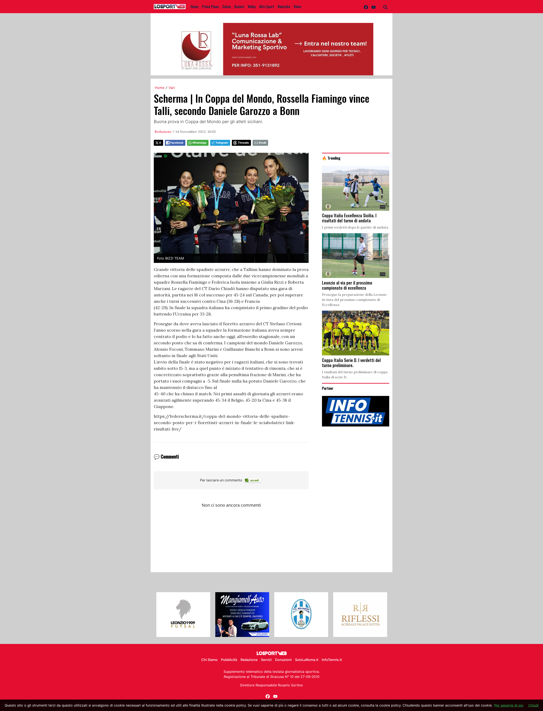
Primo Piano (210, 6)
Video (297, 6)
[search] (385, 6)
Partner (327, 388)
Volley (252, 6)
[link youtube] (373, 6)
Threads (243, 142)
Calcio (226, 6)
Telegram (222, 142)
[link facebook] (366, 6)
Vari (172, 88)
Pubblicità (229, 660)
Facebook (176, 142)
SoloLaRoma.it (306, 660)
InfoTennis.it (332, 660)
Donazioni (283, 660)
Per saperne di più (508, 705)
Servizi (266, 660)
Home (195, 6)
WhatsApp (199, 142)
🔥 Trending (331, 158)
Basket (239, 6)
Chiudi (533, 705)
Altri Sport (266, 6)
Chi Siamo (209, 660)
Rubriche (284, 6)
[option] (183, 615)
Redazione (163, 131)
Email (262, 142)
